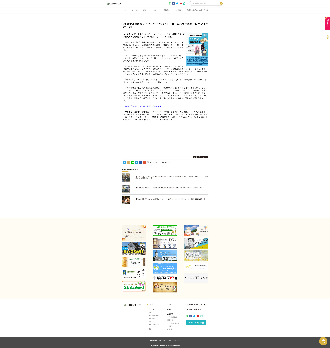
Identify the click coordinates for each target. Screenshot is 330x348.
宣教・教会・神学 (154, 315)
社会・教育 (152, 318)
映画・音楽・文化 (154, 324)
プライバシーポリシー (173, 340)
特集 (150, 312)
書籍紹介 (170, 309)
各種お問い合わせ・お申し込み (196, 305)
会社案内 (169, 326)
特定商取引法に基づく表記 (157, 340)
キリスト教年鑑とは (173, 323)
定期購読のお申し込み (194, 309)
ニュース (151, 309)
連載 (150, 329)
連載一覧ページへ (200, 157)
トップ (151, 305)
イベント (170, 305)
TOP (323, 342)
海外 (150, 321)
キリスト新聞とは (172, 317)
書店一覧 (169, 329)
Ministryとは (171, 320)
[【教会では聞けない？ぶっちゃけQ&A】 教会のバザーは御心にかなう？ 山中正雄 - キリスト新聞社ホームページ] (136, 163)
